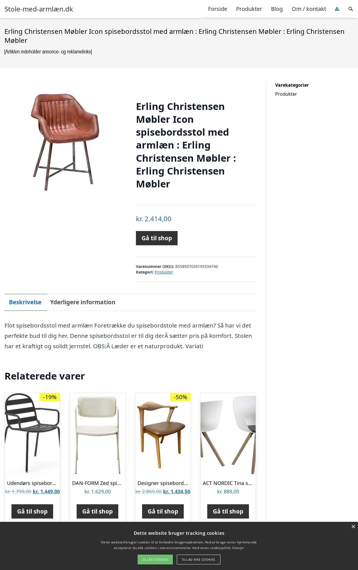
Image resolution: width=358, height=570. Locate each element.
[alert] (179, 546)
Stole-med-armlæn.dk (38, 8)
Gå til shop (157, 238)
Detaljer (238, 548)
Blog (277, 9)
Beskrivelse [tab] (25, 302)
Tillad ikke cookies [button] (198, 559)
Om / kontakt (309, 9)
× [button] (353, 527)
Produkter (249, 9)
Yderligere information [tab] (83, 302)
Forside (217, 9)
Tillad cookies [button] (155, 559)
